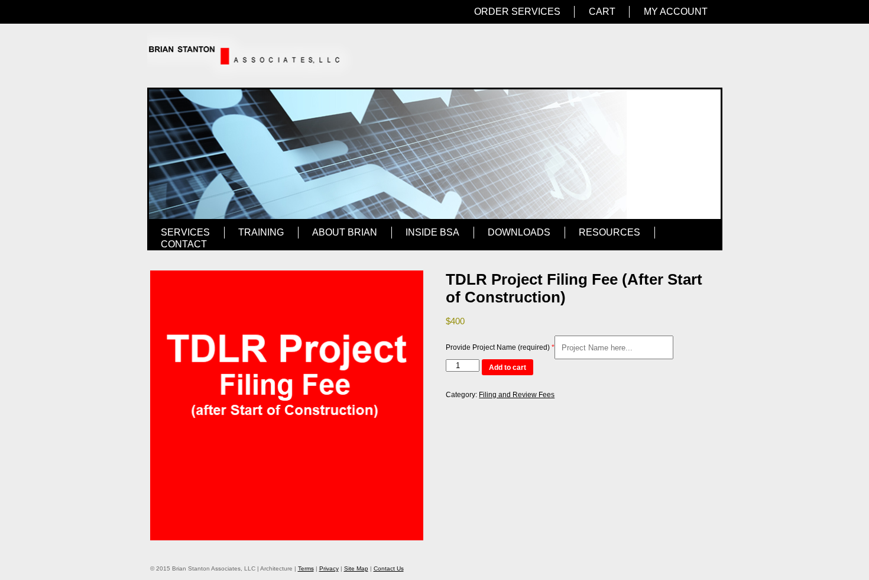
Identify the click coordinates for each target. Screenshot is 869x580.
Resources (609, 232)
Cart (602, 12)
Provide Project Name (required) (498, 347)
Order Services (517, 12)
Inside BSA (432, 232)
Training (261, 232)
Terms (306, 568)
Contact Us (389, 568)
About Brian (344, 232)
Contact (184, 244)
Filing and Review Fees (517, 395)
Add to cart (507, 367)
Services (185, 232)
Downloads (519, 232)
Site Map (356, 568)
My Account (676, 12)
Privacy (329, 568)
